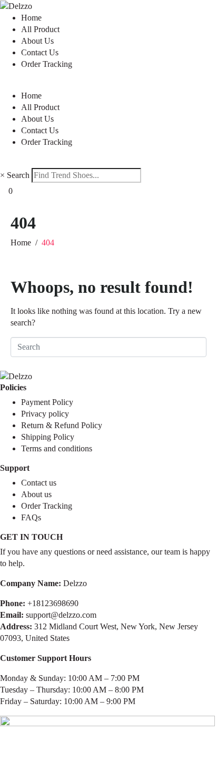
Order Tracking (46, 64)
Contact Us (39, 52)
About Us (37, 40)
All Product (40, 29)
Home (31, 17)
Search (18, 175)
